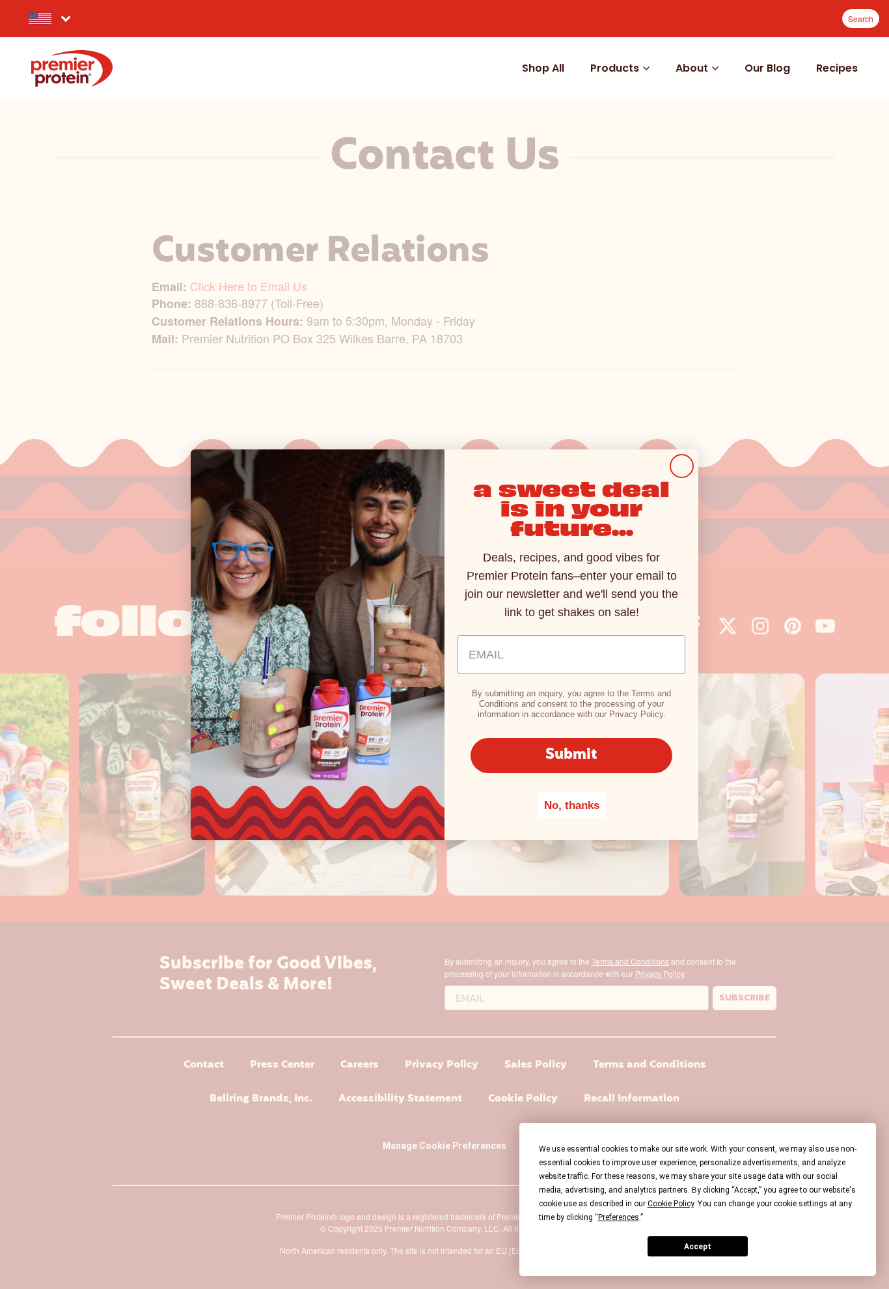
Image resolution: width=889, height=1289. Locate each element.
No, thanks (571, 805)
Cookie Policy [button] (671, 1203)
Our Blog (767, 68)
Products (614, 68)
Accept (697, 1246)
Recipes (837, 68)
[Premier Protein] (72, 68)
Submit (571, 755)
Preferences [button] (618, 1217)
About (692, 68)
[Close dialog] (681, 466)
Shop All (543, 68)
